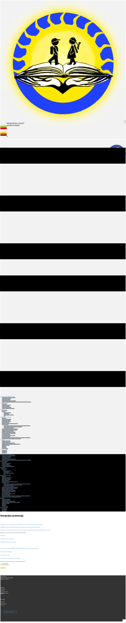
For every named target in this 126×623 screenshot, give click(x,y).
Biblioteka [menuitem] (4, 446)
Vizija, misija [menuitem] (4, 410)
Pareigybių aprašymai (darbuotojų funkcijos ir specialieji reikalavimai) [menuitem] (16, 437)
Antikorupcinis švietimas (4, 555)
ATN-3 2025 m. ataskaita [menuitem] (9, 427)
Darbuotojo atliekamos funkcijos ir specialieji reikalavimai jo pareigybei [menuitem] (16, 401)
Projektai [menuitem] (4, 411)
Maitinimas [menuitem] (4, 447)
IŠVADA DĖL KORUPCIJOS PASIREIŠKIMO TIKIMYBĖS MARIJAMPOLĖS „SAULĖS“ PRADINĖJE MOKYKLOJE (19, 548)
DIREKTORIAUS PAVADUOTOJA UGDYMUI (8, 542)
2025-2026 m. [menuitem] (4, 452)
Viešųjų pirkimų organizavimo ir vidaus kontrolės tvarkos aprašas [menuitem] (17, 425)
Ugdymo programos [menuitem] (6, 442)
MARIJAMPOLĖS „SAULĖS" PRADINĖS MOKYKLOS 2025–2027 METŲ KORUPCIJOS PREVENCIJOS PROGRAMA (20, 527)
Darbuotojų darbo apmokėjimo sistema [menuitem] (10, 423)
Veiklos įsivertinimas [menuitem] (6, 420)
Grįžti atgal (3, 567)
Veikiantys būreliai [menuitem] (5, 445)
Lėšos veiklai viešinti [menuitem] (6, 436)
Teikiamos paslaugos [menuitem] (6, 440)
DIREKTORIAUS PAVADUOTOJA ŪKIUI (7, 538)
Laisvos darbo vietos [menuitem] (6, 434)
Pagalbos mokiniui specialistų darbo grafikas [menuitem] (11, 444)
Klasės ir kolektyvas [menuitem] (4, 449)
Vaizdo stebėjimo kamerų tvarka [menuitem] (8, 435)
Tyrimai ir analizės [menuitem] (5, 406)
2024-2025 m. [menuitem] (4, 451)
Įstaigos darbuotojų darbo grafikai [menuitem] (9, 400)
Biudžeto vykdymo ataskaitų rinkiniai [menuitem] (9, 430)
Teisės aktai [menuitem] (4, 404)
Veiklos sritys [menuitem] (3, 409)
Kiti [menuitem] (4, 416)
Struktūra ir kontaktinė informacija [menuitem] (7, 396)
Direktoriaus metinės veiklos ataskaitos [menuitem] (10, 429)
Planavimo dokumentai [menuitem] (6, 419)
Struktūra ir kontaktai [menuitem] (6, 398)
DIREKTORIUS (3, 535)
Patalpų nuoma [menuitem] (5, 448)
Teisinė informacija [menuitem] (4, 403)
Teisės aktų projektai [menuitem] (6, 405)
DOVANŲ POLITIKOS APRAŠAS (6, 551)
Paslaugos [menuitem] (2, 439)
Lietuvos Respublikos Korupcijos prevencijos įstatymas (10, 558)
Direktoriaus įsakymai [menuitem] (6, 421)
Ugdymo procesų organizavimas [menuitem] (8, 443)
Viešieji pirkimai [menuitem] (5, 424)
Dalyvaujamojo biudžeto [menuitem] (9, 414)
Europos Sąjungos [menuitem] (7, 412)
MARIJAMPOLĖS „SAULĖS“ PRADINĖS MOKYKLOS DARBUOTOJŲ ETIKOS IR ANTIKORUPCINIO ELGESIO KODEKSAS (21, 524)
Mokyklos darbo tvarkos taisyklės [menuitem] (8, 432)
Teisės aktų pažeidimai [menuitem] (6, 407)
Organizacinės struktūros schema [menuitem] (8, 397)
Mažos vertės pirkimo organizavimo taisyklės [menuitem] (13, 426)
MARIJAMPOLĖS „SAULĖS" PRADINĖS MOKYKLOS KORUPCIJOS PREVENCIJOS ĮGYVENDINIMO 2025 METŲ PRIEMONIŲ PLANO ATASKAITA (25, 530)
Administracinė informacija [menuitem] (5, 417)
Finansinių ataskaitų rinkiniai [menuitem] (8, 431)
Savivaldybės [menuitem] (6, 413)
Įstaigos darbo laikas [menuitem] (6, 399)
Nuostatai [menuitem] (4, 418)
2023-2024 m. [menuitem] (4, 450)
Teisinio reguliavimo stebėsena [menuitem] (8, 408)
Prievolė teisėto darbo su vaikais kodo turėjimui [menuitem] (11, 438)
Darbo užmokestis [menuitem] (5, 422)
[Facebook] (2, 593)
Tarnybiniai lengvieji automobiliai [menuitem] (9, 433)
